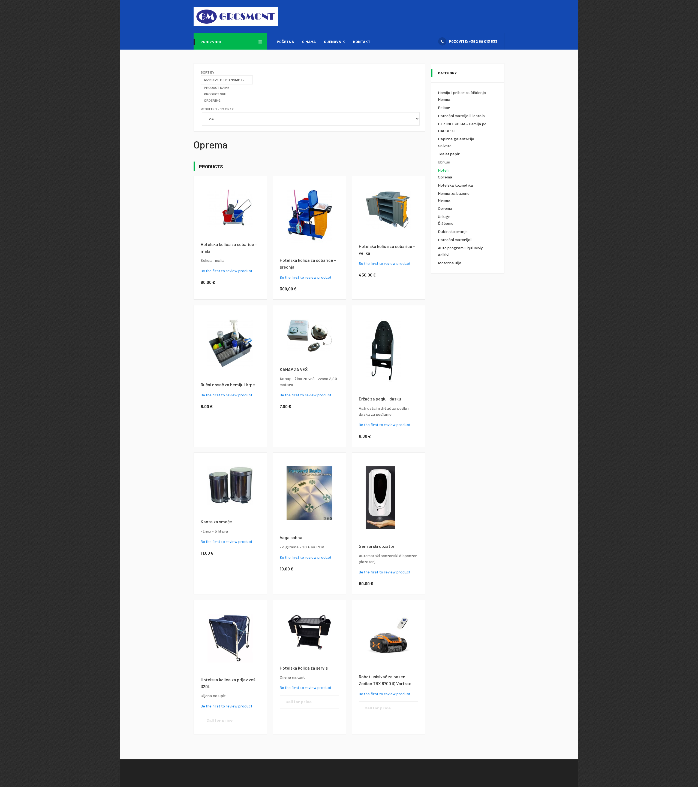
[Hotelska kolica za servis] (309, 632)
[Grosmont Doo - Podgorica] (236, 16)
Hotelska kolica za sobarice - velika (387, 250)
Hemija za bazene (454, 193)
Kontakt (361, 41)
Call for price (219, 720)
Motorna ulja (450, 263)
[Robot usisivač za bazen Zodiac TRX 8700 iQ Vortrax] (388, 636)
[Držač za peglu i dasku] (383, 350)
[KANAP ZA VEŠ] (309, 335)
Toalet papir (449, 154)
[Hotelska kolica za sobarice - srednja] (309, 216)
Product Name (216, 88)
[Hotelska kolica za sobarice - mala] (230, 208)
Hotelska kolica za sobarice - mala (229, 248)
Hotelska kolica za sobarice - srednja (308, 263)
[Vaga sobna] (309, 493)
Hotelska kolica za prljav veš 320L (228, 683)
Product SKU (215, 94)
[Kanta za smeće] (230, 485)
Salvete (445, 146)
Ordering (212, 100)
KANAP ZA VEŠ (294, 369)
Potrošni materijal (454, 240)
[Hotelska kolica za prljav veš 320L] (230, 638)
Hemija (444, 99)
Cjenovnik (334, 41)
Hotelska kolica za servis (304, 667)
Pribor (444, 107)
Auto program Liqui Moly (460, 248)
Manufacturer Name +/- (225, 80)
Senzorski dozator (377, 546)
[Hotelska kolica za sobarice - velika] (388, 209)
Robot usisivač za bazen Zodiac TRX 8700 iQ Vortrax (385, 680)
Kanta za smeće (216, 521)
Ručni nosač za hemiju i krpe (228, 384)
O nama (309, 41)
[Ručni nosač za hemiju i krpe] (230, 343)
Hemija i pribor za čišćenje (462, 92)
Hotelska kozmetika (455, 185)
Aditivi (443, 255)
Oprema (445, 177)
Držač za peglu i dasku (380, 398)
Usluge (444, 216)
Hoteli (443, 170)
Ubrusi (444, 162)
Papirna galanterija (456, 139)
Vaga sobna (291, 537)
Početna (285, 41)
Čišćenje (445, 223)
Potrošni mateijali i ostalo (461, 116)
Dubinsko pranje (453, 231)
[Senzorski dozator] (380, 497)
